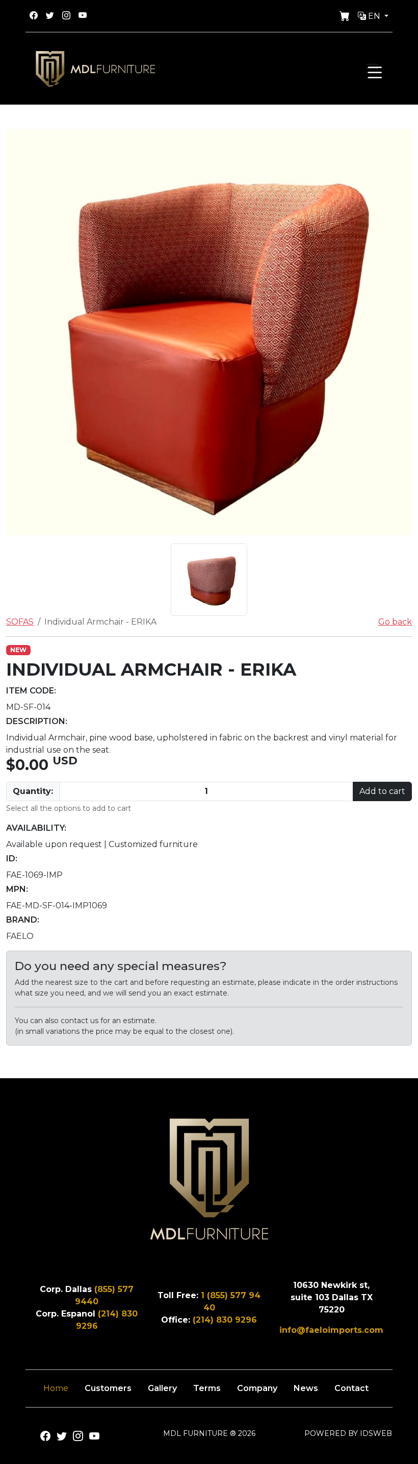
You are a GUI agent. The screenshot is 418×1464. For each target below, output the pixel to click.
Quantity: (33, 791)
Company (257, 1388)
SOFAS (20, 622)
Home (55, 1388)
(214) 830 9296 (225, 1320)
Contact (351, 1388)
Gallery (162, 1388)
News (306, 1388)
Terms (207, 1388)
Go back (395, 622)
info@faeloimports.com (331, 1330)
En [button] (374, 16)
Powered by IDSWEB (348, 1433)
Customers (108, 1388)
